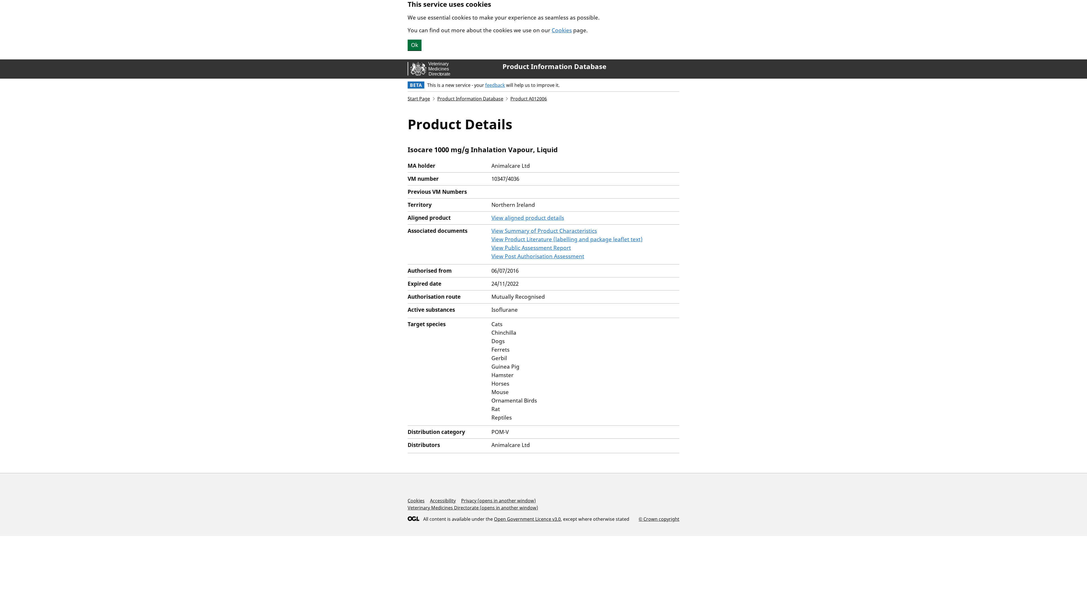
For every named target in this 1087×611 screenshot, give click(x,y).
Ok (414, 45)
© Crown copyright (659, 519)
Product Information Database (554, 66)
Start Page (419, 99)
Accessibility (443, 501)
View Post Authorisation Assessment (537, 256)
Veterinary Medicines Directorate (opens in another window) (473, 508)
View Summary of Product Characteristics (544, 230)
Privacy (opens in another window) (498, 501)
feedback (495, 85)
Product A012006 (528, 99)
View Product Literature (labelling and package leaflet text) (567, 239)
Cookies (562, 30)
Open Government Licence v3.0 (527, 519)
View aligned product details (527, 217)
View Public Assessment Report (531, 247)
